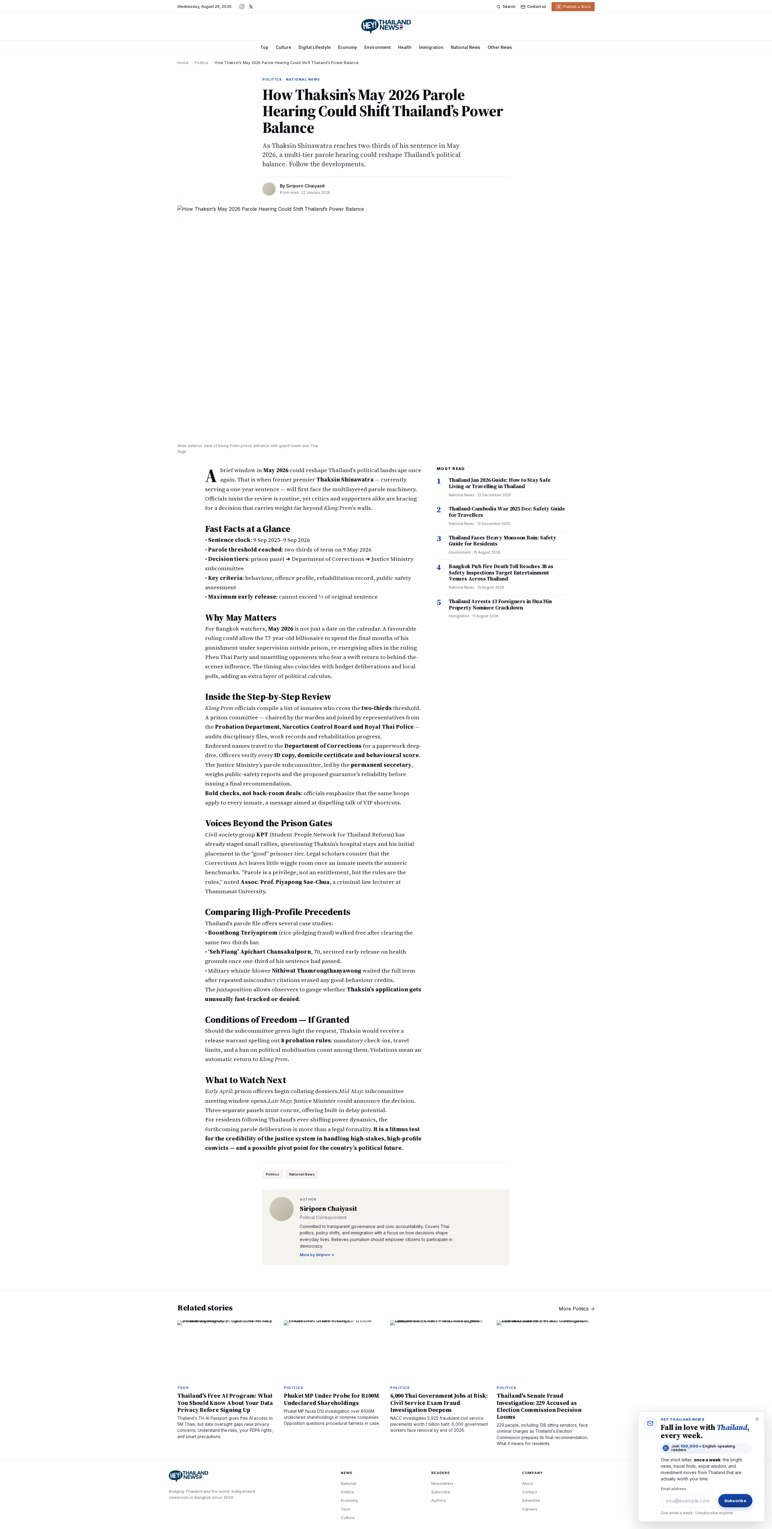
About (527, 1483)
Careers (529, 1509)
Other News (500, 47)
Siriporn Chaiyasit (305, 185)
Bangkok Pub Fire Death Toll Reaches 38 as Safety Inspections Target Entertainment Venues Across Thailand (501, 572)
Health (405, 47)
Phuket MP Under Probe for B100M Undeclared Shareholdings (331, 1399)
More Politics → (577, 1309)
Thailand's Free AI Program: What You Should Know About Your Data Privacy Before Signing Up (225, 1402)
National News (465, 47)
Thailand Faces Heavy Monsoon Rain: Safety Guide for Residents (502, 541)
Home (182, 62)
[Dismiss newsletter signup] (756, 1419)
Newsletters (442, 1483)
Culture (283, 47)
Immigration (431, 47)
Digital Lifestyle (315, 47)
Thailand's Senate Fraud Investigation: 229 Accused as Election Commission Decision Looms (539, 1406)
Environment (377, 47)
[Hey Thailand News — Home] (386, 26)
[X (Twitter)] (251, 6)
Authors (438, 1500)
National (348, 1483)
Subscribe (440, 1491)
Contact (529, 1491)
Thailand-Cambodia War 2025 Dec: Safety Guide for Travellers (507, 512)
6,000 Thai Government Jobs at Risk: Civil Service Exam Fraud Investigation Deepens (439, 1402)
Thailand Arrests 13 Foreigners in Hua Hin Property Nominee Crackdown (500, 604)
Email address (673, 1488)
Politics (201, 62)
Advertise (531, 1500)
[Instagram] (242, 6)
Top (264, 47)
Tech (345, 1509)
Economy (347, 47)
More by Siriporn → (317, 1254)
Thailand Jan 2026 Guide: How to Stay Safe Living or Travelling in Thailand (500, 483)
